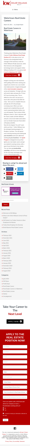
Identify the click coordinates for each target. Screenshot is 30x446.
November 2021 (7, 238)
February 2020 (7, 260)
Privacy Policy (8, 441)
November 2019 (7, 265)
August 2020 (6, 255)
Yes (5, 410)
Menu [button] (16, 9)
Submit (5, 420)
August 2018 (6, 270)
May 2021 (6, 243)
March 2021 (6, 248)
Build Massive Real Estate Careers (13, 227)
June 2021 (6, 240)
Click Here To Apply (11, 75)
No (5, 408)
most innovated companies (15, 89)
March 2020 (6, 258)
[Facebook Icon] (15, 429)
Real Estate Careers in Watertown (12, 288)
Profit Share (6, 283)
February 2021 (7, 250)
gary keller (6, 278)
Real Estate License (9, 291)
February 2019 (7, 268)
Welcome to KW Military (10, 213)
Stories (5, 294)
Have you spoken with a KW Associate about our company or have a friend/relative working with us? (14, 404)
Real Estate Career (8, 286)
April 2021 (6, 245)
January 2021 (7, 253)
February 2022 (7, 235)
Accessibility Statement (19, 441)
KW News (6, 281)
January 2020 (7, 263)
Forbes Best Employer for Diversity (13, 225)
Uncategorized (7, 296)
